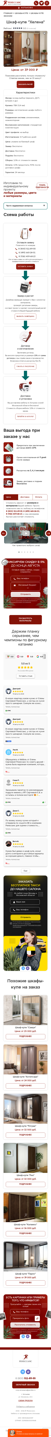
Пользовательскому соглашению (20, 602)
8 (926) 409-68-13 (27, 257)
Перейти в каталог (25, 416)
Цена (8, 497)
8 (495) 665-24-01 (27, 253)
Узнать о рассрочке (25, 366)
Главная (8, 13)
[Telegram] (23, 969)
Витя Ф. (16, 841)
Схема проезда (25, 1401)
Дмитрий (17, 719)
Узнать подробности (42, 186)
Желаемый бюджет (27, 585)
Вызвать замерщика (26, 316)
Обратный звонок (25, 1385)
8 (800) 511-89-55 (27, 249)
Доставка (25, 497)
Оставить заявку (25, 266)
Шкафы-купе (21, 13)
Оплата (38, 497)
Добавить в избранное (25, 1407)
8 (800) (25, 1378)
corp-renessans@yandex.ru (25, 1390)
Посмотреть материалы (25, 620)
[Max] (27, 969)
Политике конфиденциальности (26, 600)
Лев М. (15, 750)
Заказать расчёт (25, 84)
